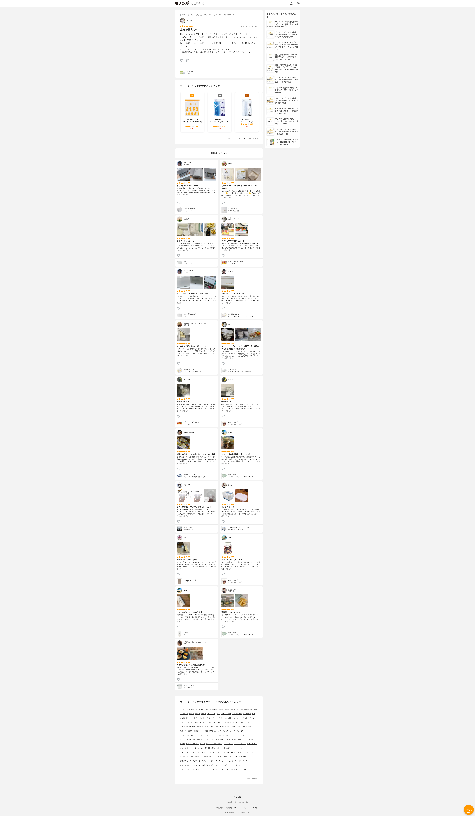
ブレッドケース (240, 744)
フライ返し (198, 718)
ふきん (202, 722)
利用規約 (229, 808)
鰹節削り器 (215, 748)
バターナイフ (226, 714)
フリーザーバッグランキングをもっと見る (242, 138)
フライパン (184, 709)
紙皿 (249, 727)
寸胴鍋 (197, 714)
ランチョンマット (238, 722)
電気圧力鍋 (199, 709)
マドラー (242, 765)
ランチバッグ (185, 752)
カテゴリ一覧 (231, 802)
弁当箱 (222, 748)
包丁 (218, 714)
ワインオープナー (226, 739)
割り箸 (188, 727)
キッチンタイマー (186, 757)
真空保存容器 (252, 744)
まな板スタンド (240, 735)
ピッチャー (215, 765)
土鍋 (206, 709)
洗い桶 (244, 727)
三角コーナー (251, 722)
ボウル (205, 739)
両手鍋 (226, 709)
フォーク (225, 757)
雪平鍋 (191, 714)
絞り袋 (236, 752)
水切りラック (235, 727)
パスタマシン (199, 748)
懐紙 (193, 727)
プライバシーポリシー (241, 808)
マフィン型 (217, 752)
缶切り (202, 744)
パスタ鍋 (253, 709)
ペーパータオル (211, 722)
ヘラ (218, 718)
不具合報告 (255, 808)
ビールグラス (216, 761)
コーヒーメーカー (226, 731)
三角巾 (182, 727)
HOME (237, 796)
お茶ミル (199, 735)
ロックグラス (185, 765)
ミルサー (183, 722)
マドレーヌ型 (206, 752)
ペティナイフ (237, 714)
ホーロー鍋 (184, 714)
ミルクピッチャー (226, 765)
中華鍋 (203, 714)
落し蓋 (190, 722)
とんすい (237, 769)
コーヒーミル (239, 731)
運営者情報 (219, 808)
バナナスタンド (185, 739)
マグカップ (196, 761)
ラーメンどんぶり (211, 769)
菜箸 (226, 769)
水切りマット (225, 727)
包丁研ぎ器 (247, 714)
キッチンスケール (246, 752)
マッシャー (236, 718)
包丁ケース (238, 739)
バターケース (228, 744)
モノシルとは (243, 802)
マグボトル (206, 761)
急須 (236, 765)
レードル (212, 718)
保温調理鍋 (213, 709)
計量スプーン (208, 757)
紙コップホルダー (192, 744)
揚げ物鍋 (240, 709)
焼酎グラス (206, 765)
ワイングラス (196, 765)
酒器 (231, 769)
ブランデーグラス (240, 761)
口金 (223, 752)
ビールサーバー (209, 735)
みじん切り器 (226, 718)
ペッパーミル (197, 739)
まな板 (182, 718)
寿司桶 (182, 744)
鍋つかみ (183, 731)
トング (205, 718)
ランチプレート (198, 769)
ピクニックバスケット (239, 748)
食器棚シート (198, 731)
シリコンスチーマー (248, 718)
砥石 (253, 714)
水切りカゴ (215, 727)
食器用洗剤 (209, 731)
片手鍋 (220, 709)
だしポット (220, 735)
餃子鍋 (246, 709)
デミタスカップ (185, 761)
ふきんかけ (229, 735)
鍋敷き (190, 731)
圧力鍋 (191, 709)
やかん (216, 731)
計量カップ (198, 757)
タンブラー (242, 757)
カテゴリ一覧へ (252, 778)
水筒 (228, 748)
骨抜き (196, 722)
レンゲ (221, 769)
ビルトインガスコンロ (214, 744)
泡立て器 (229, 752)
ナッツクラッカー (186, 748)
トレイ (234, 757)
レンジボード (214, 739)
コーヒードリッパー (187, 735)
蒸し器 (207, 748)
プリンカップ (196, 752)
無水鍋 (232, 709)
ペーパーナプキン (224, 722)
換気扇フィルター (203, 727)
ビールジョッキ (227, 761)
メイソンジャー (185, 769)
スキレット (211, 714)
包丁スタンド (248, 739)
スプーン (217, 757)
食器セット (246, 769)
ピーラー (189, 718)
